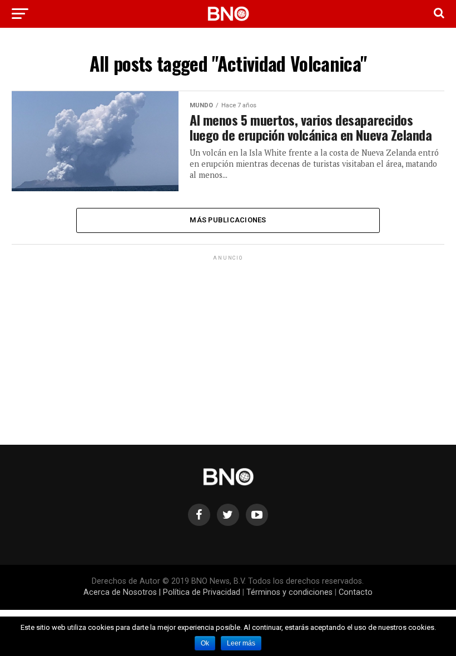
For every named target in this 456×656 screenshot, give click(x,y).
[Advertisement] (228, 341)
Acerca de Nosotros (120, 592)
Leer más (241, 643)
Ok (205, 643)
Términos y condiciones (289, 592)
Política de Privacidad (201, 592)
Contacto (356, 592)
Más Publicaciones (228, 220)
